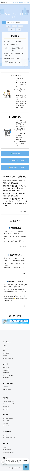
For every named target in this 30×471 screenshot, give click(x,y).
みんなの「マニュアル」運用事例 (13, 231)
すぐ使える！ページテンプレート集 (14, 258)
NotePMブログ (6, 406)
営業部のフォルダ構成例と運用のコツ (14, 260)
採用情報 (5, 464)
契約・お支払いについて (12, 62)
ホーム (4, 345)
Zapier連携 (5, 423)
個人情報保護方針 (7, 449)
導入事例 (5, 355)
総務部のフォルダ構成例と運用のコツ (14, 268)
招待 (20, 26)
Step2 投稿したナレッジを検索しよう (21, 91)
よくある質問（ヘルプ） (8, 370)
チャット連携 (6, 420)
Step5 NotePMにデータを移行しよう (21, 107)
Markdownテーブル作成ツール (10, 404)
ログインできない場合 (12, 45)
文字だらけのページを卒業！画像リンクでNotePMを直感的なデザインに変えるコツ (15, 291)
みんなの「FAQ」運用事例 (11, 234)
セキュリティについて (8, 358)
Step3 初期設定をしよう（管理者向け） (21, 97)
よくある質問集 (20, 126)
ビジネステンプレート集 (8, 401)
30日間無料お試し (7, 387)
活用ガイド (15, 221)
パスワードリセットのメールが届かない (14, 54)
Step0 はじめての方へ (21, 79)
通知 (18, 29)
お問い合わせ (6, 367)
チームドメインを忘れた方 (9, 437)
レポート (11, 29)
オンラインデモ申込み (8, 375)
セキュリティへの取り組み (21, 134)
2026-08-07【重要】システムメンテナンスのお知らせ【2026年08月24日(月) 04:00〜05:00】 (14, 188)
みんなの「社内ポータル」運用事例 (14, 241)
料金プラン (5, 348)
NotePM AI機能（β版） (12, 58)
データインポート (7, 425)
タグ (14, 26)
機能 (4, 350)
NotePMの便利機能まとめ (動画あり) (21, 143)
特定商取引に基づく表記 (8, 452)
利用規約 (5, 447)
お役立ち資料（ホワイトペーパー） (21, 130)
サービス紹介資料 (7, 389)
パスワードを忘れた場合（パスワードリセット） (15, 49)
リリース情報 (6, 372)
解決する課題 (6, 353)
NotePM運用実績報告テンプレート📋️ (14, 296)
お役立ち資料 (6, 409)
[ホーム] (4, 2)
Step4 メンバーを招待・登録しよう (21, 102)
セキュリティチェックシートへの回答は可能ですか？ (21, 122)
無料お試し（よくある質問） (14, 41)
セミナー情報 (6, 377)
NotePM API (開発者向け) (8, 418)
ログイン (5, 435)
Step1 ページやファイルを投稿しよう (21, 84)
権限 (8, 26)
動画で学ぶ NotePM (19, 138)
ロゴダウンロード (7, 392)
